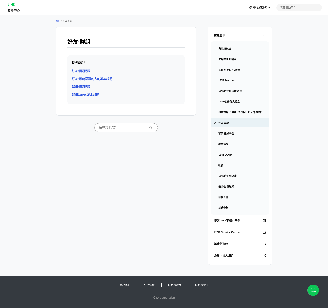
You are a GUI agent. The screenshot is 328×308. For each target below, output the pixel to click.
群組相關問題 (81, 87)
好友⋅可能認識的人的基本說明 (92, 79)
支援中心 (14, 10)
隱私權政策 (174, 285)
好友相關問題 (81, 71)
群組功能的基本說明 (85, 95)
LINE (11, 4)
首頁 (58, 21)
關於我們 (125, 285)
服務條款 (149, 285)
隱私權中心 (201, 285)
